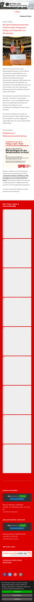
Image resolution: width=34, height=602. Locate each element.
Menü (18, 12)
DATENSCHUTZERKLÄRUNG (12, 560)
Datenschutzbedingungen (17, 499)
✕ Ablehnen (17, 599)
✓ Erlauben (22, 496)
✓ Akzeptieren (17, 591)
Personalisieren (17, 595)
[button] (17, 223)
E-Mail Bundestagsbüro (10, 511)
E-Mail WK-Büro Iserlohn (11, 539)
